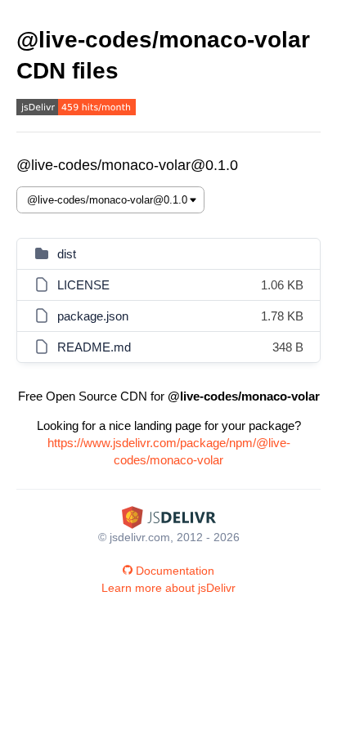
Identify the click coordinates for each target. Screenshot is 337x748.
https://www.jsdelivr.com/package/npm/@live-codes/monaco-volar (168, 451)
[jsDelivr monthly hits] (76, 109)
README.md (94, 347)
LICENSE (83, 285)
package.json (92, 316)
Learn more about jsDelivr (168, 587)
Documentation (175, 570)
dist (66, 254)
